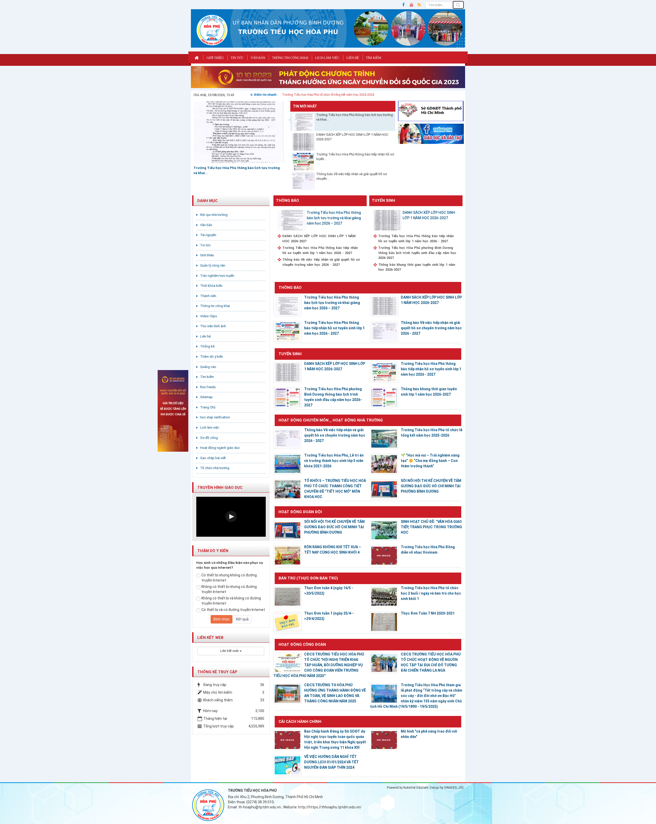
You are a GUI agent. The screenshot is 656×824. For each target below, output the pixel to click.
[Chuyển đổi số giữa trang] (328, 77)
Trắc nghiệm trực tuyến (217, 276)
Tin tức (237, 58)
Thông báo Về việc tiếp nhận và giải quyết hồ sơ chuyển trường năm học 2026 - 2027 (321, 262)
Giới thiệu (215, 58)
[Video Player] (231, 517)
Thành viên (208, 296)
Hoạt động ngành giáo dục (220, 448)
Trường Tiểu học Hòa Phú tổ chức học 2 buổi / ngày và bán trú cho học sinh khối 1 (431, 593)
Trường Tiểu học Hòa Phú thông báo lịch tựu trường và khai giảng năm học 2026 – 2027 (334, 217)
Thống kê (207, 346)
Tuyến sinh (383, 200)
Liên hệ (352, 58)
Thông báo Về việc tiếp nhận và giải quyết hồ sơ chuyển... (351, 176)
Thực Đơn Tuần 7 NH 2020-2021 (428, 613)
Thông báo (287, 200)
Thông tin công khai (290, 58)
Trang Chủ (208, 407)
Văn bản (258, 58)
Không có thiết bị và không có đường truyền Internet (231, 600)
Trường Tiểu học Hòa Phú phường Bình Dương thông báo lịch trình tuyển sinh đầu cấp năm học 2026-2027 (417, 253)
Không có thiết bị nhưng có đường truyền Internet (229, 589)
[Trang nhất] (197, 57)
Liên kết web (230, 651)
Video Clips (208, 316)
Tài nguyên (208, 235)
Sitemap (206, 397)
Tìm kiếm (373, 58)
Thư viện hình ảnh (213, 326)
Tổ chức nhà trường (214, 468)
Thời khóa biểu (211, 286)
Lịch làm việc (327, 58)
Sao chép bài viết (213, 458)
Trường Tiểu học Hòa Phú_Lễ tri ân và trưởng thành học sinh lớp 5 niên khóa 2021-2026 (334, 460)
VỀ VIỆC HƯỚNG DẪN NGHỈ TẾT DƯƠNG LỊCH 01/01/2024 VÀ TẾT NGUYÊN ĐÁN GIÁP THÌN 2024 (331, 762)
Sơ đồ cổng (209, 438)
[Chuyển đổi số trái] (173, 410)
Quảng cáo (208, 367)
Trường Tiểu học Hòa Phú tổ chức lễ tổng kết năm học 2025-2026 (328, 95)
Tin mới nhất (305, 106)
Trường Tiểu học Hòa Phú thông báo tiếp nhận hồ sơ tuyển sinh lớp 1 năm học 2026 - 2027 (320, 250)
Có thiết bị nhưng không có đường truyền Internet (229, 577)
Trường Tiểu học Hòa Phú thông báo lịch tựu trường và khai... (354, 117)
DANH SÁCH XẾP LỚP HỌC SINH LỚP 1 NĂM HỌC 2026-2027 (352, 137)
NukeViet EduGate (415, 787)
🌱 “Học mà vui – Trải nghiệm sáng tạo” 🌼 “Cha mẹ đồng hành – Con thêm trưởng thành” (430, 460)
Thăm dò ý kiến (211, 356)
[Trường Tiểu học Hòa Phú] (212, 30)
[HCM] (431, 111)
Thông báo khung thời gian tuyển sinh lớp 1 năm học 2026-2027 (416, 267)
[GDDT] (431, 133)
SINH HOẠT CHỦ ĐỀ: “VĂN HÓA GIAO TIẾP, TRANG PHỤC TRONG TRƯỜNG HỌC (431, 527)
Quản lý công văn (212, 265)
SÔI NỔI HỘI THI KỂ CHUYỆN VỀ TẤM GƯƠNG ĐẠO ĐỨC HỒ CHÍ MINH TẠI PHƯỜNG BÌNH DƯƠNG (431, 486)
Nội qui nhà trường (214, 215)
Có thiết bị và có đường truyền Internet (233, 610)
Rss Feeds (208, 387)
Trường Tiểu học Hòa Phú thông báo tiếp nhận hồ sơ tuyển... (355, 156)
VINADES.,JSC (454, 787)
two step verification (215, 417)
